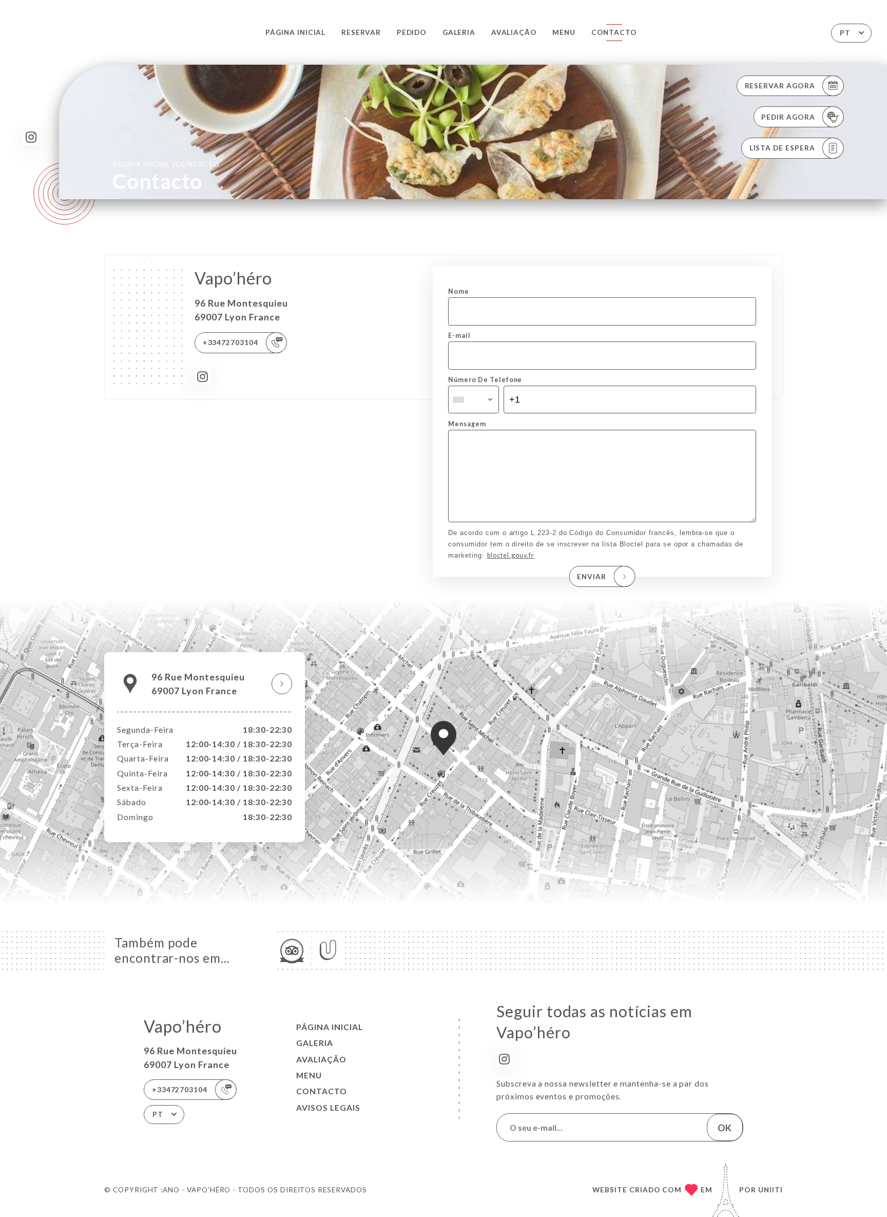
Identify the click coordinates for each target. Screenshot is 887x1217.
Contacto (614, 32)
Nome (458, 291)
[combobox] (473, 399)
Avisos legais (328, 1107)
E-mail (459, 335)
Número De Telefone (485, 380)
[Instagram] (31, 137)
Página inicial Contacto (166, 163)
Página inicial (295, 32)
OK (724, 1127)
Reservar (361, 32)
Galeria (459, 32)
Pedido (412, 32)
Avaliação (514, 32)
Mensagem (467, 424)
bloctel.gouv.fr (510, 555)
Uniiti (770, 1190)
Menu (563, 32)
